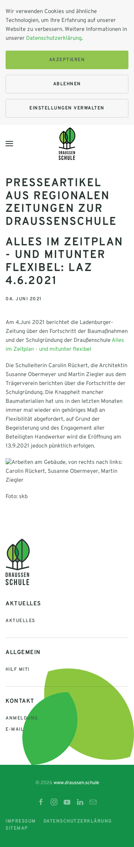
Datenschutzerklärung (54, 38)
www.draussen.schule (76, 783)
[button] (9, 143)
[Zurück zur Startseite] (67, 143)
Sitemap (17, 828)
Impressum (21, 821)
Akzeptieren (67, 60)
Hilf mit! (18, 670)
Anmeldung (22, 718)
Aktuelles (20, 621)
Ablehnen (67, 84)
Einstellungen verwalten (67, 108)
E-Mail (15, 729)
